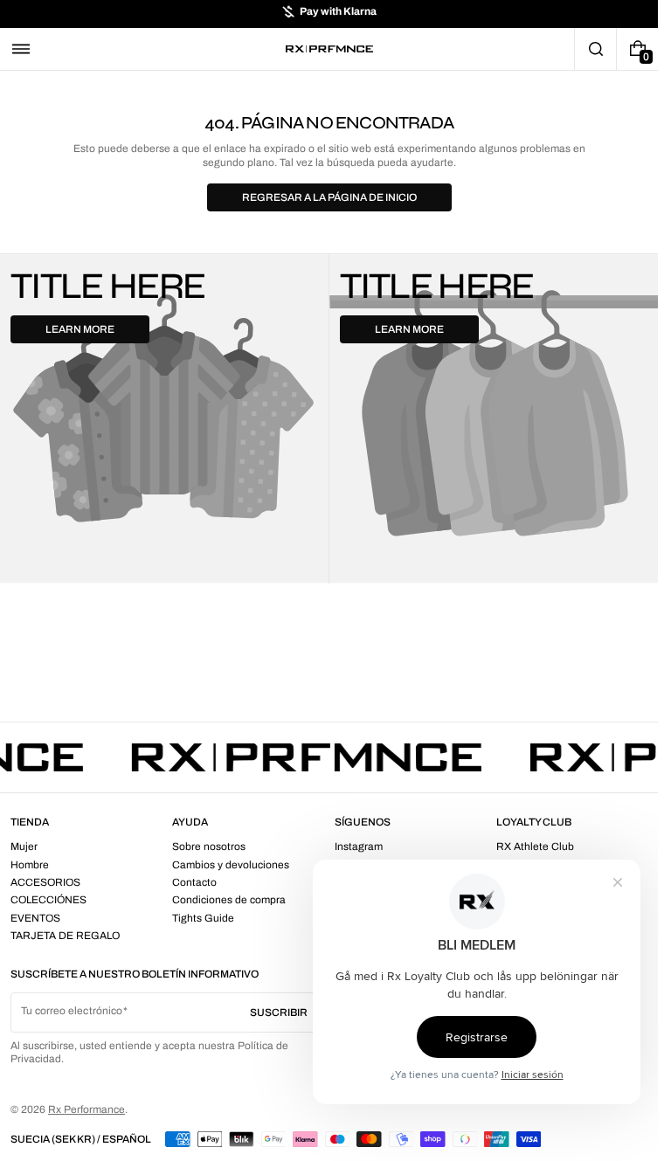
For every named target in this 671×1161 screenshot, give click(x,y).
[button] (21, 49)
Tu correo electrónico (71, 1011)
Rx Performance (86, 1109)
